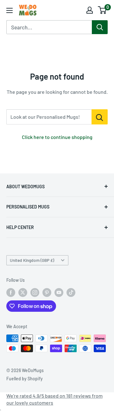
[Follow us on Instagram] (34, 292)
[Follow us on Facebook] (10, 292)
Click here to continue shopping (57, 137)
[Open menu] (9, 10)
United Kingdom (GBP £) (32, 260)
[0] (102, 10)
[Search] (100, 27)
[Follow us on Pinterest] (46, 292)
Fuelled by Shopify (24, 378)
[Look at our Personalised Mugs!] (100, 116)
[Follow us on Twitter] (22, 292)
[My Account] (89, 10)
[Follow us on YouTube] (58, 292)
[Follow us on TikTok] (70, 292)
